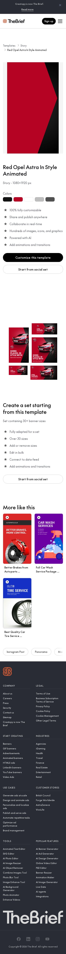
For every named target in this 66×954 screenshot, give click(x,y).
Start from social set (32, 269)
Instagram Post (15, 652)
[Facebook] (19, 939)
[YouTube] (47, 939)
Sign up (48, 21)
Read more (27, 9)
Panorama (41, 652)
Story (24, 45)
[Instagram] (38, 939)
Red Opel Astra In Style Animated (27, 50)
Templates (9, 45)
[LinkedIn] (28, 939)
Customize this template (33, 257)
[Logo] (7, 672)
